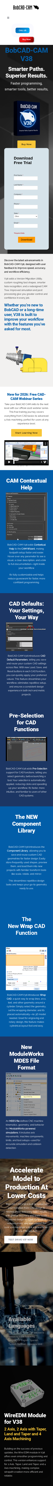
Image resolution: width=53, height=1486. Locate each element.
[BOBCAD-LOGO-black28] (26, 6)
